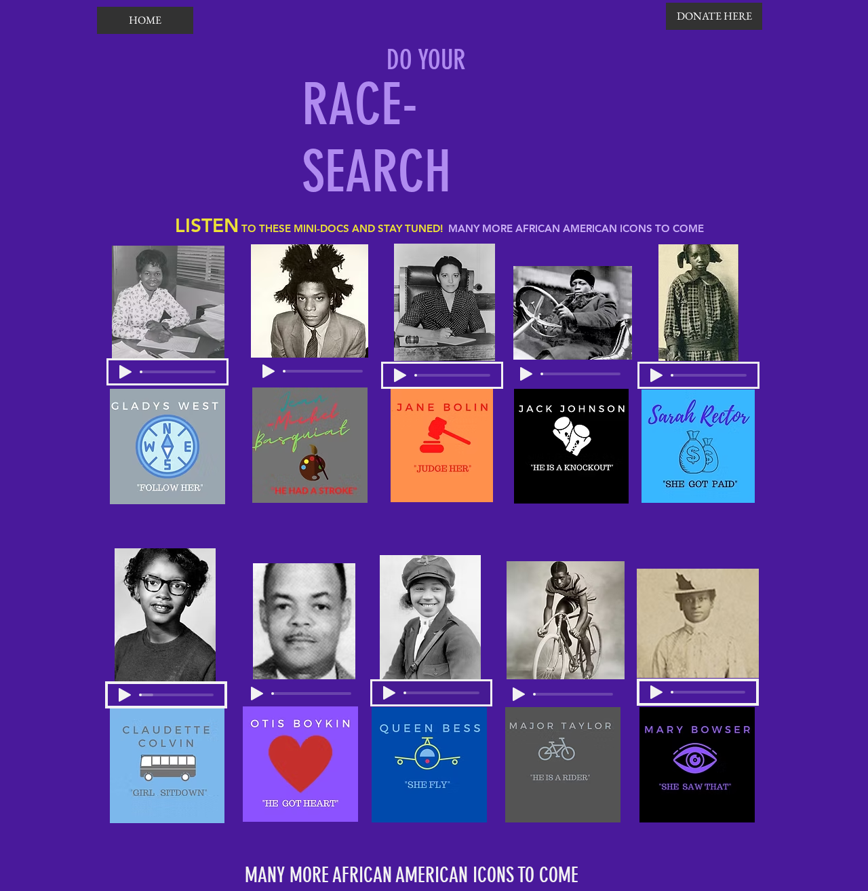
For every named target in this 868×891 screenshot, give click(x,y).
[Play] (125, 372)
